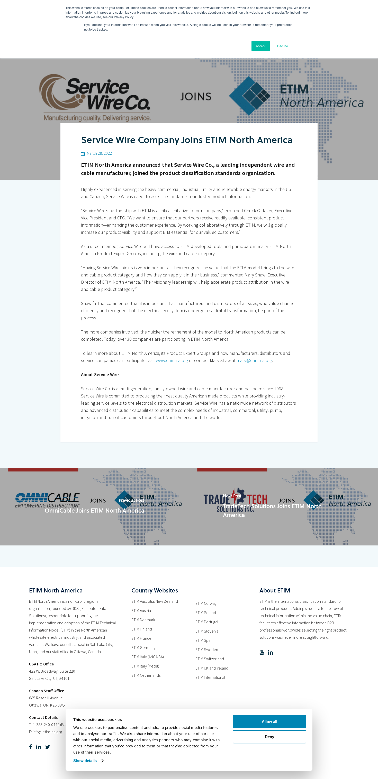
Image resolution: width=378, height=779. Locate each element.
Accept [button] (260, 46)
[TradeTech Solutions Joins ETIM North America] (283, 506)
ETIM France (141, 638)
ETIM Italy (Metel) (145, 666)
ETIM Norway (206, 603)
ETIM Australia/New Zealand (154, 601)
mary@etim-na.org (254, 360)
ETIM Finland (141, 629)
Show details (85, 760)
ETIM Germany (143, 647)
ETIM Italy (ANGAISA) (147, 656)
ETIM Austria (141, 610)
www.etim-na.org (172, 360)
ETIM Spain (204, 640)
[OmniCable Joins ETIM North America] (94, 506)
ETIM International (210, 677)
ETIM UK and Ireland (211, 668)
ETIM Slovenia (207, 631)
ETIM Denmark (143, 619)
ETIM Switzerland (209, 658)
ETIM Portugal (206, 621)
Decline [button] (282, 46)
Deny (269, 737)
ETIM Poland (205, 612)
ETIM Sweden (206, 649)
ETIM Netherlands (145, 675)
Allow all (269, 721)
